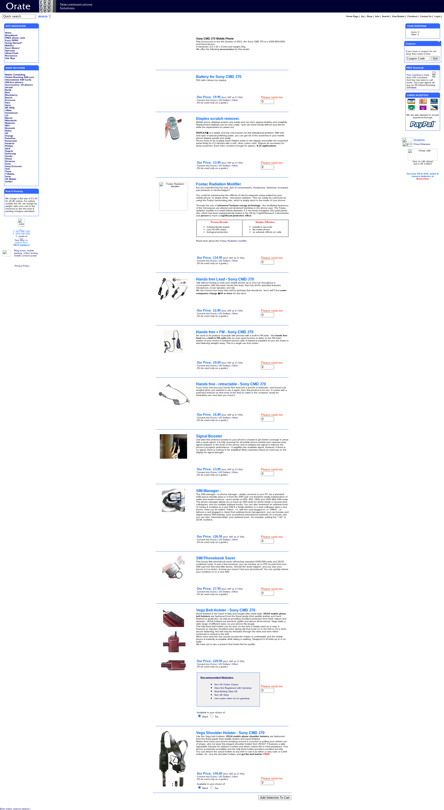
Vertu (8, 176)
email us (22, 236)
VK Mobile (10, 179)
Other (235, 100)
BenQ (8, 90)
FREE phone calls (15, 38)
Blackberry (11, 95)
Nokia (8, 130)
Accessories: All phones (19, 85)
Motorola (10, 123)
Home (8, 32)
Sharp (8, 158)
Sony (8, 163)
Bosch (8, 97)
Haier (8, 105)
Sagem (9, 151)
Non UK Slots (221, 695)
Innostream (11, 113)
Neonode (10, 128)
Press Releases (422, 144)
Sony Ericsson (13, 166)
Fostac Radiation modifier (233, 241)
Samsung (10, 153)
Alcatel (9, 87)
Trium (8, 171)
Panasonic (11, 141)
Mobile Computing (15, 74)
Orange (9, 135)
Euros (213, 100)
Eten (7, 102)
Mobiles (9, 45)
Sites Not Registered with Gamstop (233, 688)
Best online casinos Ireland (14, 808)
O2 (6, 133)
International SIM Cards (18, 79)
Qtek (7, 148)
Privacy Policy (22, 266)
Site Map (10, 58)
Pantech (9, 143)
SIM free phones (14, 82)
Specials (10, 50)
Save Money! (12, 48)
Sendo (8, 156)
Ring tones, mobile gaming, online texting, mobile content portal (26, 253)
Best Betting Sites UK (225, 691)
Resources (11, 55)
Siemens (10, 161)
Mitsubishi (11, 120)
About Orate (11, 53)
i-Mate (8, 110)
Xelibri (8, 181)
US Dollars (224, 100)
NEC (7, 125)
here (413, 87)
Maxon (8, 118)
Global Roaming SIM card (19, 77)
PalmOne (10, 138)
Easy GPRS (11, 40)
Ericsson (10, 100)
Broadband (11, 35)
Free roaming (414, 75)
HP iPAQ (10, 107)
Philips (9, 146)
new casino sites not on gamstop (232, 698)
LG (6, 115)
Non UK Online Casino (226, 684)
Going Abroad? (13, 43)
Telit (7, 169)
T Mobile (10, 174)
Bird (7, 92)
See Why (20, 240)
